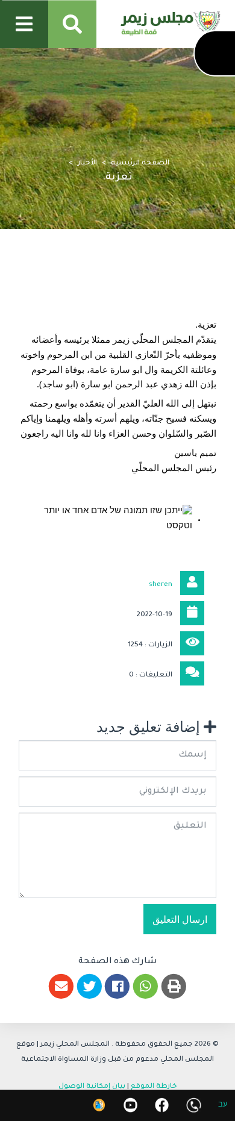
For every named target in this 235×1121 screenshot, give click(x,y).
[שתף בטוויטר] (89, 986)
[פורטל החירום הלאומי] (99, 1105)
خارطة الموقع (154, 1087)
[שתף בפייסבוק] (118, 986)
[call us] (193, 1105)
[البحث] (72, 24)
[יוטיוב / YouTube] (130, 1105)
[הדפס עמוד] (174, 986)
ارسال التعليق (179, 919)
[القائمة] (24, 24)
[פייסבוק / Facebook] (162, 1105)
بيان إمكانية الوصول (91, 1087)
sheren (160, 585)
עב (223, 1106)
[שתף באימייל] (61, 986)
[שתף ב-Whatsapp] (145, 986)
